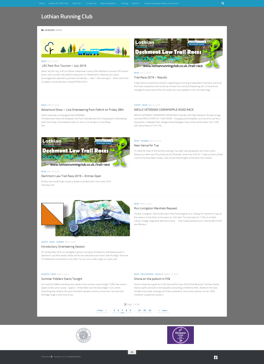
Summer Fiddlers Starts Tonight (61, 279)
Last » (165, 310)
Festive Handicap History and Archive (161, 3)
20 (139, 310)
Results (159, 274)
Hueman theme (75, 357)
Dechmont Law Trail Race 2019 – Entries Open (71, 176)
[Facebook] (216, 357)
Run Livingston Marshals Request (155, 208)
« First (100, 310)
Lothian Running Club (66, 16)
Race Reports (147, 274)
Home (42, 3)
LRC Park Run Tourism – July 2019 (63, 66)
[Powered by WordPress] (52, 357)
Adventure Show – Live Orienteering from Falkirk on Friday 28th (82, 109)
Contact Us (91, 3)
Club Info (76, 3)
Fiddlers (45, 274)
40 (150, 310)
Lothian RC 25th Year (58, 3)
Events (135, 3)
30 (144, 310)
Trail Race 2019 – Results (150, 77)
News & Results (107, 3)
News (43, 61)
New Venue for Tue (146, 145)
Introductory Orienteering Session (63, 246)
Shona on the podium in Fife (152, 279)
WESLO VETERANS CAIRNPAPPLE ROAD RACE (164, 109)
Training (124, 3)
